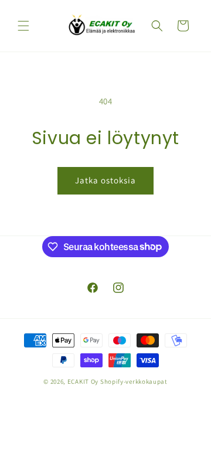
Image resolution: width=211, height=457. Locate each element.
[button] (23, 26)
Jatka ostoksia (105, 180)
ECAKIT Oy (82, 381)
